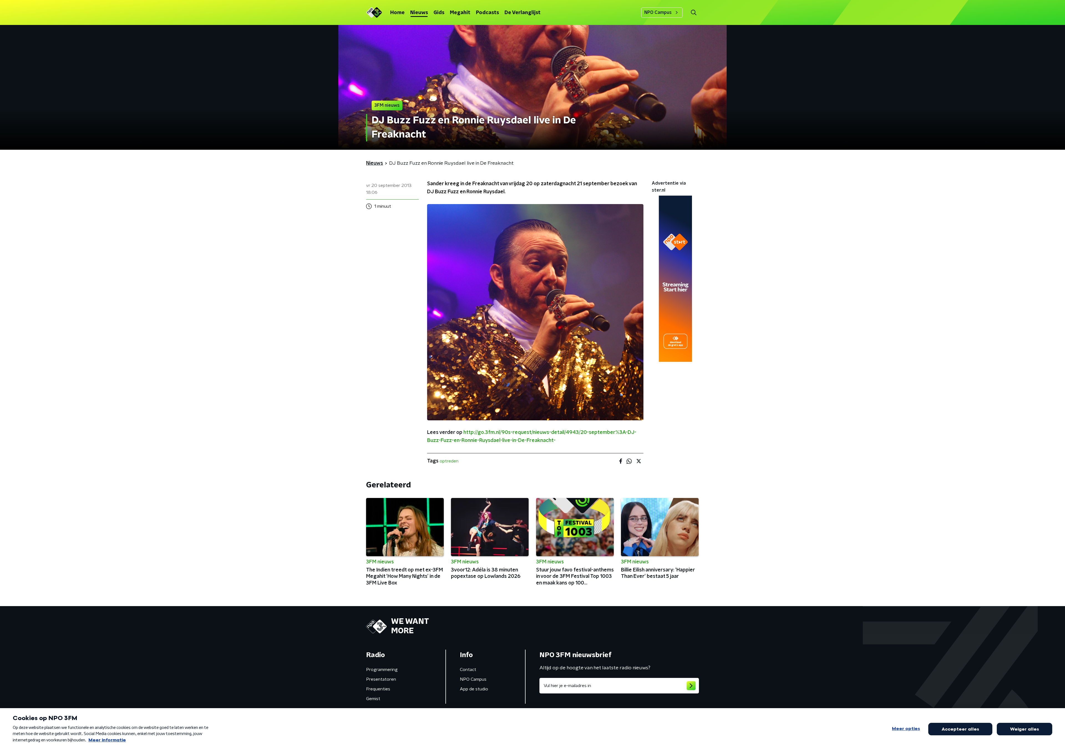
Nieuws (419, 12)
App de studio (474, 689)
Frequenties (378, 689)
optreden (449, 461)
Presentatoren (381, 679)
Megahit (460, 12)
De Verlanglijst (522, 12)
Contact (468, 669)
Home (397, 12)
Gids (438, 12)
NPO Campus (658, 12)
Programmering (382, 669)
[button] (693, 12)
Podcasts (487, 12)
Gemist (373, 698)
